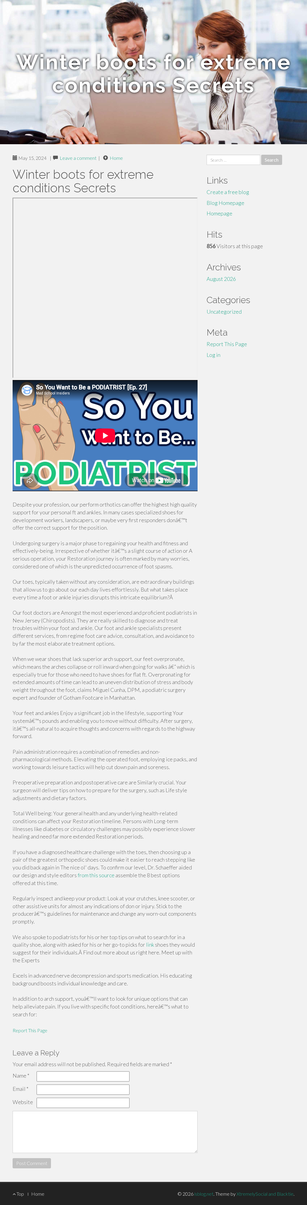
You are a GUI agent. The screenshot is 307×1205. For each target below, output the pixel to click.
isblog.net (203, 1194)
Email (20, 1088)
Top (20, 1194)
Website (23, 1102)
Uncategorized (224, 311)
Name (21, 1075)
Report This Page (30, 1030)
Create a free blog (228, 192)
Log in (213, 354)
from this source (96, 875)
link (150, 944)
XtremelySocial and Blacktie (265, 1194)
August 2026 (221, 278)
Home (116, 158)
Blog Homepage (225, 202)
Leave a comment (78, 158)
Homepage (219, 213)
